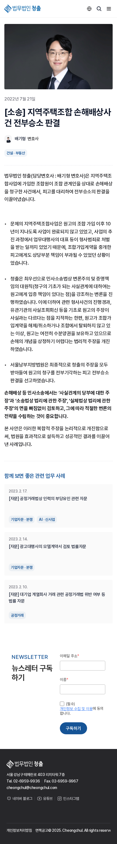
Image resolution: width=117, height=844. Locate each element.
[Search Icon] (99, 9)
